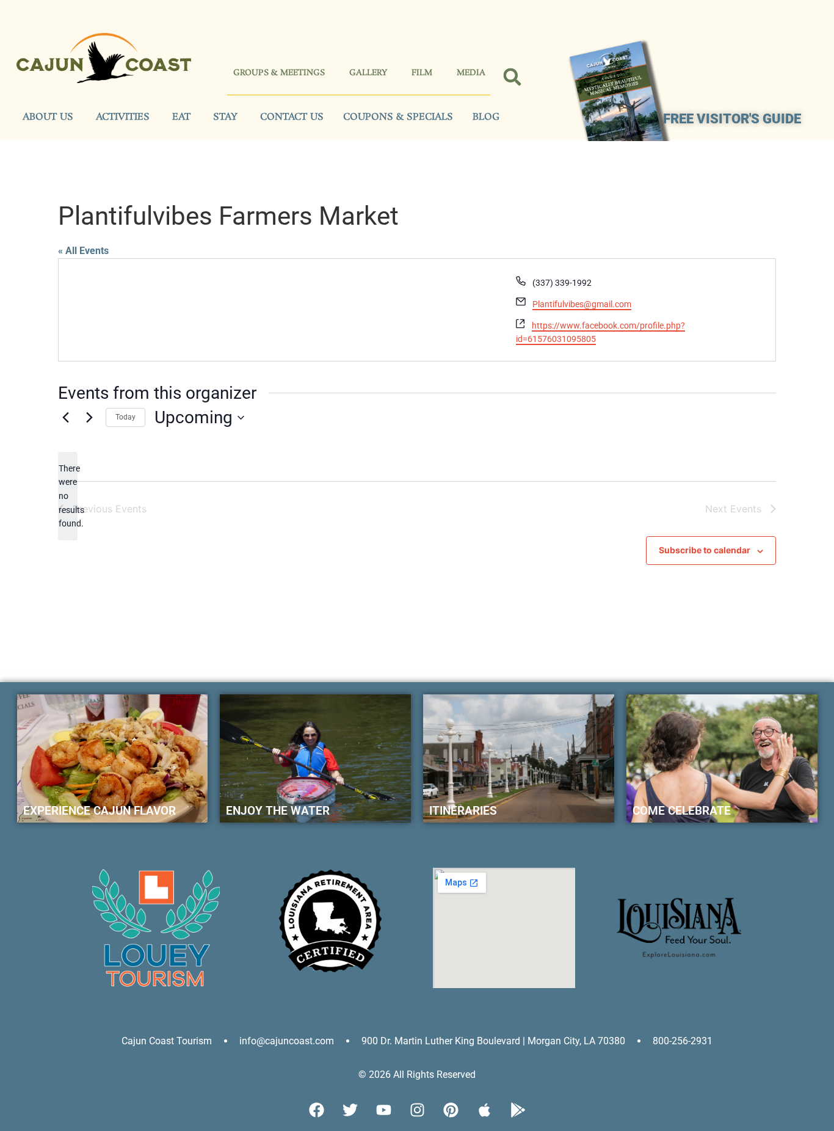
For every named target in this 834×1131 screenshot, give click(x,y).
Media (471, 73)
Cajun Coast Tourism (166, 1041)
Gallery (368, 73)
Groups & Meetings (279, 73)
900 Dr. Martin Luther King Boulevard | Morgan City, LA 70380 (493, 1041)
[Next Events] (89, 417)
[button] (512, 77)
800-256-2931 (683, 1041)
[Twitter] (350, 1109)
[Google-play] (517, 1109)
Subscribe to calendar (704, 550)
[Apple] (484, 1109)
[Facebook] (316, 1109)
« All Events (83, 250)
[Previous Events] (65, 417)
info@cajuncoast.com (286, 1041)
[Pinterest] (450, 1109)
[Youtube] (383, 1109)
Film (422, 73)
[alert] (68, 496)
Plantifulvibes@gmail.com (581, 304)
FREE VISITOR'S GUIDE (732, 118)
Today (125, 417)
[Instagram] (417, 1109)
